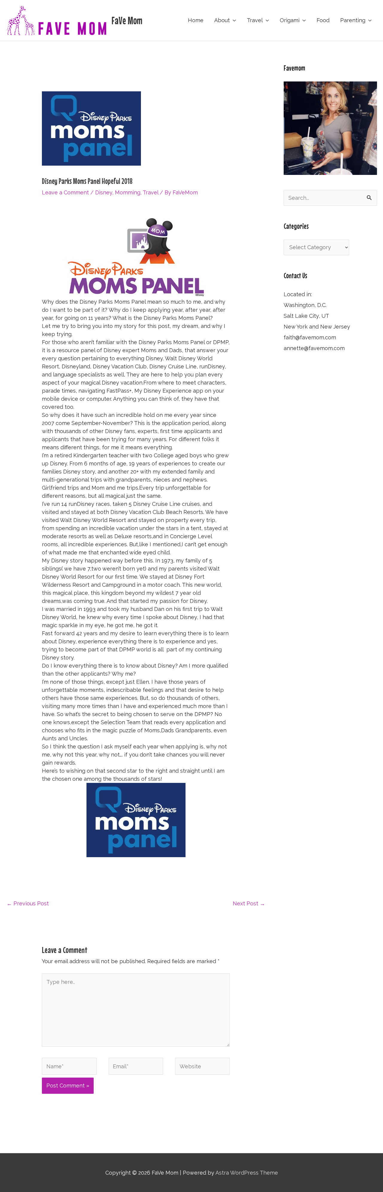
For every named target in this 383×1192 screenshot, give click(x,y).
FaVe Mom (127, 20)
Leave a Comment (65, 192)
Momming (127, 192)
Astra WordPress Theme (246, 1173)
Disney (103, 192)
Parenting (352, 20)
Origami (290, 20)
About (222, 20)
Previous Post (28, 903)
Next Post (249, 903)
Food (323, 20)
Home (195, 20)
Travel (255, 20)
